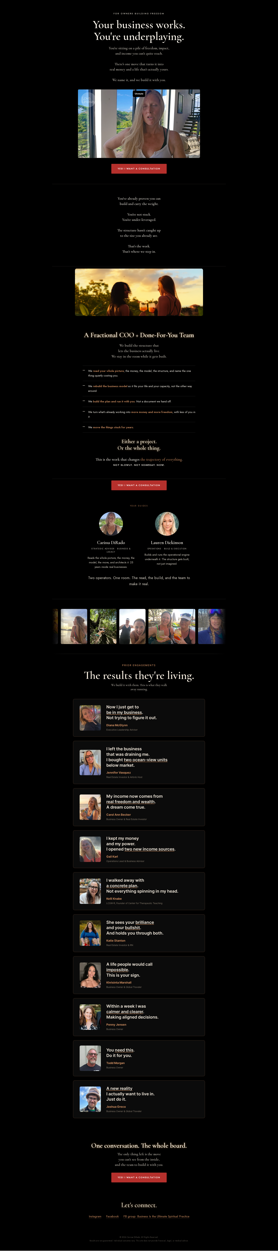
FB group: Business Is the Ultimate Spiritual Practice (156, 1216)
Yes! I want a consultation (139, 168)
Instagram (95, 1216)
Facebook (112, 1216)
